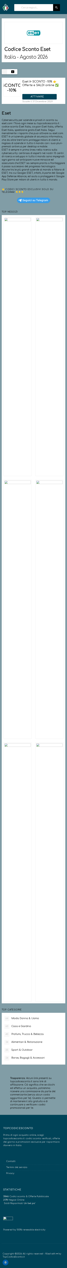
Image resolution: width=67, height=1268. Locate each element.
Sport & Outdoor (19, 1050)
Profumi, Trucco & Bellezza (24, 1034)
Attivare (38, 96)
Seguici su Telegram (35, 200)
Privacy (10, 1173)
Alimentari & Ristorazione (24, 1042)
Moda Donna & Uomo (22, 1018)
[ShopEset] (33, 33)
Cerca (56, 7)
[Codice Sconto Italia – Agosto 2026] (5, 6)
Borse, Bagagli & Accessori (25, 1058)
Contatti (10, 1161)
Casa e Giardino (18, 1026)
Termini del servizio (16, 1167)
